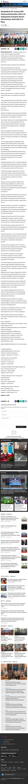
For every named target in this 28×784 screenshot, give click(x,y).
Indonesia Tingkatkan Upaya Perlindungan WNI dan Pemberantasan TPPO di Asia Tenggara (7, 466)
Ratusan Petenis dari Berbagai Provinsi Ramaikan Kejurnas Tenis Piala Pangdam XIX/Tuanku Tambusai (9, 566)
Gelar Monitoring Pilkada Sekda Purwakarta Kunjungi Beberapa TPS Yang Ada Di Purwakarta (20, 508)
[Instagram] (12, 750)
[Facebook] (16, 49)
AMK (7, 779)
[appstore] (4, 757)
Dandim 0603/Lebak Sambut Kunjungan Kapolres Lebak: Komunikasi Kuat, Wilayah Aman (15, 683)
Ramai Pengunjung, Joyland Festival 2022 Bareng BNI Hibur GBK (16, 580)
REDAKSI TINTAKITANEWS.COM (8, 526)
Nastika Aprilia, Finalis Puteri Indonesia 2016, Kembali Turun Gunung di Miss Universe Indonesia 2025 (14, 612)
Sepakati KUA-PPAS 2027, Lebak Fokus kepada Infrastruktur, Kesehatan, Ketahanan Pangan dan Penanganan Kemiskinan (14, 492)
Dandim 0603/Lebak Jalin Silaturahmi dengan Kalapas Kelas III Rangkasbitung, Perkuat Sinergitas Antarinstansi (20, 657)
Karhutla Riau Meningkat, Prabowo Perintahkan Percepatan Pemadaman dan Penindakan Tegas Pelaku (10, 534)
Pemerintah (14, 8)
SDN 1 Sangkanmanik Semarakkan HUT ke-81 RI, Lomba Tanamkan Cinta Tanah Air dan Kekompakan (15, 713)
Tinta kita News (5, 8)
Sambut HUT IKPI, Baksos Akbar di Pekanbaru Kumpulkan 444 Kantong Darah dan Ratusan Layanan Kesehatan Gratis (10, 550)
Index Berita (14, 571)
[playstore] (13, 757)
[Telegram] (23, 49)
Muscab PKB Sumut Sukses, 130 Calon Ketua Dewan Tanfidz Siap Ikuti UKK (6, 507)
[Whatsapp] (7, 750)
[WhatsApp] (21, 49)
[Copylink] (26, 49)
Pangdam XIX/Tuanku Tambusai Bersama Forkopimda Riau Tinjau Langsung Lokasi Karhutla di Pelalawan (7, 656)
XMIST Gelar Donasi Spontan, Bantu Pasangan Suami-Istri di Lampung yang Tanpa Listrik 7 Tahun (13, 605)
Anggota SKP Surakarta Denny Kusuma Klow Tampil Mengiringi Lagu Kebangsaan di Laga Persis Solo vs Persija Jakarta (12, 619)
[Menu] (2, 1)
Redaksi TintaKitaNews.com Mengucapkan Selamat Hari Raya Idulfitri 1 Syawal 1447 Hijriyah (9, 518)
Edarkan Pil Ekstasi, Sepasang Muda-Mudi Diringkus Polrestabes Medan (10, 541)
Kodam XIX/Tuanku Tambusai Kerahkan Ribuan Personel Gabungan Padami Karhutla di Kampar (10, 557)
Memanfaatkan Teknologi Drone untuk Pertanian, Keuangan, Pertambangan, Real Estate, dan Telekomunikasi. (16, 588)
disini (15, 774)
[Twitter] (18, 49)
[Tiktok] (17, 750)
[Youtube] (15, 750)
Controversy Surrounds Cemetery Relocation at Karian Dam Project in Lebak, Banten (20, 465)
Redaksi (3, 25)
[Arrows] (2, 451)
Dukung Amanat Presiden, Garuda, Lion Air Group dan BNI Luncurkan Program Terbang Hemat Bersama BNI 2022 (16, 595)
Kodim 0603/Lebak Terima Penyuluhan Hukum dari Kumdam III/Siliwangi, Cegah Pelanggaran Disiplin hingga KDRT (15, 692)
